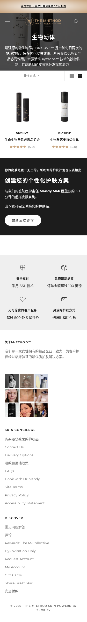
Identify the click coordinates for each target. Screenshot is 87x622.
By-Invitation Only (20, 551)
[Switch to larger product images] (72, 76)
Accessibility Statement (25, 503)
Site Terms (14, 487)
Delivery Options (19, 455)
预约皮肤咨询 (23, 220)
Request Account (19, 559)
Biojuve (22, 133)
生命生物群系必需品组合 (22, 140)
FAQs (9, 471)
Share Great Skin (19, 583)
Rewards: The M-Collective (27, 543)
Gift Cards (13, 575)
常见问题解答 (15, 527)
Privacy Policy (17, 495)
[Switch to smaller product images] (80, 76)
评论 (8, 535)
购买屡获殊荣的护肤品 (22, 439)
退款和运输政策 (17, 463)
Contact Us (14, 447)
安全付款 (11, 591)
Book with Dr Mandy (22, 479)
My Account (15, 567)
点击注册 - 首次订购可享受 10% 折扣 (43, 6)
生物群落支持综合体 (64, 140)
